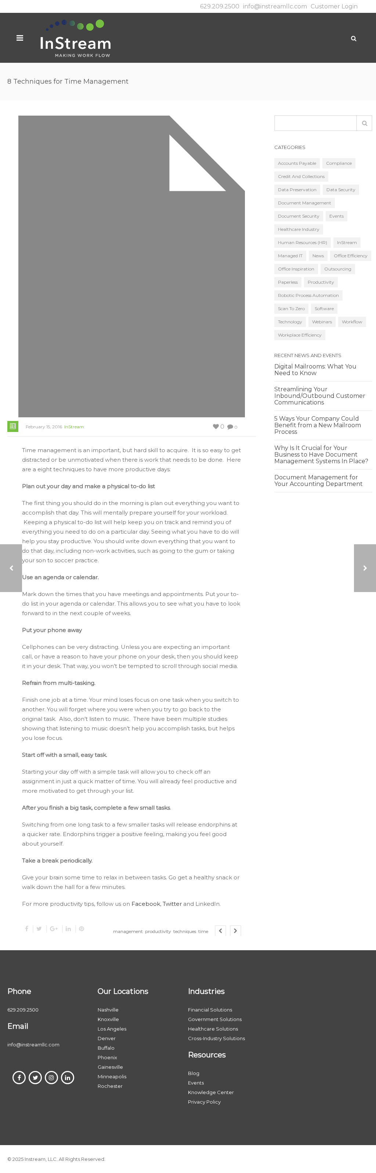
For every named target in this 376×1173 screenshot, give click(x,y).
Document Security (298, 216)
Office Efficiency (351, 255)
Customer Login (334, 6)
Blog (193, 1073)
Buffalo (106, 1048)
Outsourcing (337, 269)
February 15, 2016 (44, 426)
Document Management (304, 203)
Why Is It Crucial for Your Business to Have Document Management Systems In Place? (321, 455)
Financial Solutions (210, 1010)
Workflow (352, 321)
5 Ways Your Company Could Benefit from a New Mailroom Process (317, 425)
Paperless (288, 282)
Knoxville (108, 1019)
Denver (107, 1038)
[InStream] (75, 37)
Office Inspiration (296, 269)
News (318, 255)
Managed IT (290, 255)
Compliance (339, 163)
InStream (74, 426)
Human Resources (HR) (302, 242)
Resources (207, 1054)
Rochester (110, 1086)
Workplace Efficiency (300, 335)
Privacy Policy (204, 1102)
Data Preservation (297, 189)
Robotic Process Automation (308, 295)
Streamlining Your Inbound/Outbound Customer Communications (319, 396)
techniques (184, 931)
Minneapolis (112, 1076)
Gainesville (110, 1067)
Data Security (340, 189)
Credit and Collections (301, 176)
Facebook (145, 903)
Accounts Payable (297, 163)
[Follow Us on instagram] (51, 1077)
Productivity (321, 282)
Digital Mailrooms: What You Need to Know (315, 370)
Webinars (322, 321)
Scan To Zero (291, 308)
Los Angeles (112, 1029)
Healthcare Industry (298, 229)
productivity (158, 931)
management (128, 931)
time (203, 931)
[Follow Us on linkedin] (67, 1077)
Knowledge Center (211, 1092)
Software (324, 308)
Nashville (108, 1010)
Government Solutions (215, 1019)
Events (336, 216)
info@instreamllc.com (275, 6)
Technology (290, 321)
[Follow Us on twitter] (35, 1077)
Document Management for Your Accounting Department (318, 480)
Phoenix (107, 1057)
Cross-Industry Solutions (216, 1038)
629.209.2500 (219, 6)
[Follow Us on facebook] (19, 1077)
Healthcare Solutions (213, 1029)
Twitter (173, 903)
